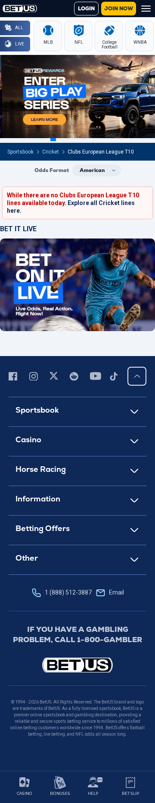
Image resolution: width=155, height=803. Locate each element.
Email (116, 592)
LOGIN (86, 8)
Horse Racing (41, 469)
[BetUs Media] (14, 376)
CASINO (24, 793)
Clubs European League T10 (101, 152)
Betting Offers (43, 528)
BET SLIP (130, 793)
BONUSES (60, 793)
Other (27, 558)
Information (38, 499)
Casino (28, 439)
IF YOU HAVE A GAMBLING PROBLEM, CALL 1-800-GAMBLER (77, 634)
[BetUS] (77, 665)
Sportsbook (20, 152)
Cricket (50, 152)
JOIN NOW (118, 8)
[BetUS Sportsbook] (20, 8)
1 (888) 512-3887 (84, 592)
